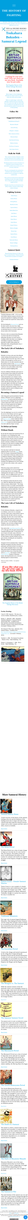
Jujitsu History (14, 216)
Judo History (14, 213)
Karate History (14, 219)
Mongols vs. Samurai (14, 130)
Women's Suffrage (14, 242)
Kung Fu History (13, 225)
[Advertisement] (14, 728)
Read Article (3, 1106)
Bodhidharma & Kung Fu (14, 121)
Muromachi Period (15, 324)
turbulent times (17, 363)
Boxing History (13, 201)
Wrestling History (14, 245)
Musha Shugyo (4, 399)
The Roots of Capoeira (14, 146)
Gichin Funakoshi (5, 554)
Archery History (13, 198)
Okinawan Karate (14, 136)
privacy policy (16, 1213)
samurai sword (4, 422)
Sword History (14, 237)
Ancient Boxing (14, 127)
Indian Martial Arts (14, 210)
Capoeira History (14, 207)
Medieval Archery (14, 143)
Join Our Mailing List (14, 282)
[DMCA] (14, 1219)
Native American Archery (14, 133)
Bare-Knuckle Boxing (14, 140)
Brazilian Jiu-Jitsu (14, 204)
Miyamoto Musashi (14, 124)
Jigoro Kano (7, 552)
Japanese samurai (7, 418)
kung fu (17, 451)
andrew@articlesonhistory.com (15, 1216)
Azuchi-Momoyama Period (15, 528)
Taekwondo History (14, 240)
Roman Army (14, 231)
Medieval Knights (14, 228)
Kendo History (14, 222)
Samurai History (13, 234)
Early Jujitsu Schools (14, 149)
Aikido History (14, 195)
